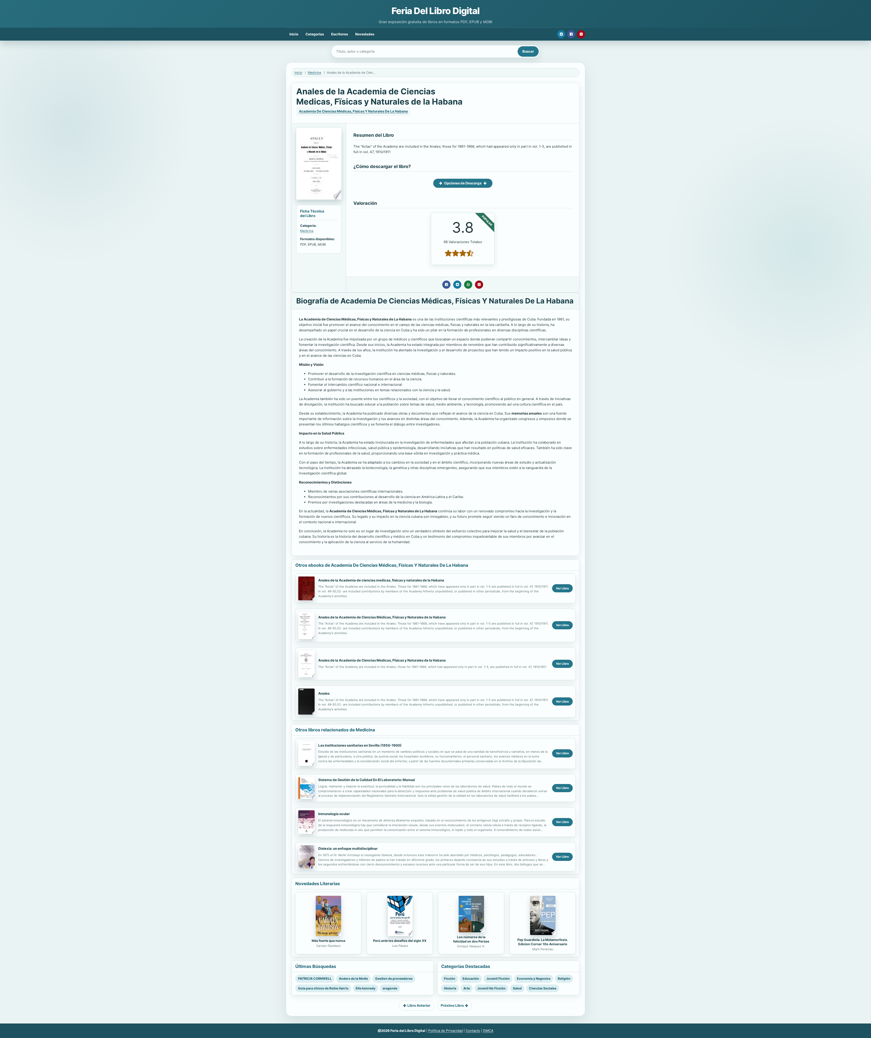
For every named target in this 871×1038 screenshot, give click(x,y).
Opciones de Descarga (463, 183)
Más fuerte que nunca (328, 941)
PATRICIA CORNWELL (315, 978)
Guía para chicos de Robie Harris (323, 988)
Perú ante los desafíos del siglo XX (399, 941)
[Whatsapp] (468, 285)
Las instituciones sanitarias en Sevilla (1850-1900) (359, 745)
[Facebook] (571, 34)
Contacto (473, 1030)
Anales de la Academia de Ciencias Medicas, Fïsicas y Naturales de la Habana (382, 660)
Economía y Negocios (533, 978)
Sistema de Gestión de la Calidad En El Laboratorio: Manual (366, 780)
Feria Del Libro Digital (435, 10)
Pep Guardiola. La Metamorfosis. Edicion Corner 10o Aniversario (542, 942)
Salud (517, 988)
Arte (466, 988)
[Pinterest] (581, 34)
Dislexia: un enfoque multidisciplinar (348, 848)
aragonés (390, 988)
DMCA (488, 1030)
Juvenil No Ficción (491, 988)
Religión (564, 978)
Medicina (314, 72)
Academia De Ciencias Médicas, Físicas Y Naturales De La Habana (353, 111)
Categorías (315, 34)
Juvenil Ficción (498, 978)
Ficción (449, 978)
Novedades (364, 34)
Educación (470, 978)
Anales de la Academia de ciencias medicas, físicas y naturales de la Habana (381, 580)
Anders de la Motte (353, 978)
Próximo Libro (452, 1005)
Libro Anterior (418, 1005)
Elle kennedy (365, 988)
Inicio (293, 34)
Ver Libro (562, 588)
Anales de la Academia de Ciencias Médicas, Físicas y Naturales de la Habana (382, 617)
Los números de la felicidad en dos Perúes (471, 939)
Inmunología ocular (334, 814)
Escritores (339, 34)
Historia (450, 988)
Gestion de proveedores (394, 978)
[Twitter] (561, 34)
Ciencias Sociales (542, 988)
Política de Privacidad (445, 1030)
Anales (324, 693)
